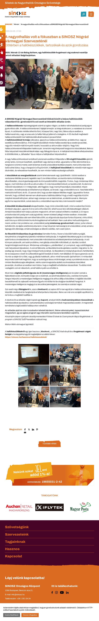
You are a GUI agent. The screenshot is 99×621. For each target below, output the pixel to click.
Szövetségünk (17, 527)
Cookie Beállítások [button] (12, 615)
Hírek (16, 24)
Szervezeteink (17, 534)
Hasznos (12, 549)
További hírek (49, 444)
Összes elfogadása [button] (30, 615)
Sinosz (8, 24)
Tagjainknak (15, 541)
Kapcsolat (13, 556)
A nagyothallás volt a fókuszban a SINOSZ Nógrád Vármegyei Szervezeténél (54, 24)
